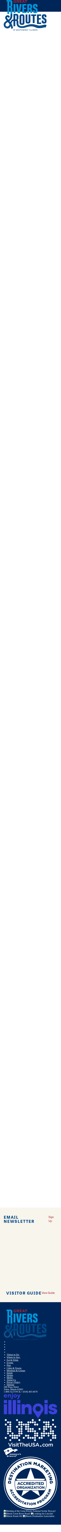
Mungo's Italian (34, 272)
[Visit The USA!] (30, 1432)
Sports (10, 1373)
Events (10, 1362)
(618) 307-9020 (46, 423)
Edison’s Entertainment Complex (19, 413)
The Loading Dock (13, 547)
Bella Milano (48, 268)
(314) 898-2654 (46, 799)
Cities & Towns (14, 1368)
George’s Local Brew (14, 466)
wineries (43, 168)
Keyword (8, 329)
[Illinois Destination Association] (38, 1516)
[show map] (16, 380)
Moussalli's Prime (14, 292)
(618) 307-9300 (46, 745)
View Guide (48, 1293)
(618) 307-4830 (46, 397)
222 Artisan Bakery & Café (16, 815)
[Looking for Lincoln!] (42, 1513)
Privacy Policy (13, 1382)
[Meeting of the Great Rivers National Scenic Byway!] (30, 1511)
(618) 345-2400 (43, 665)
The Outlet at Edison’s (14, 627)
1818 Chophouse (12, 734)
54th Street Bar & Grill (14, 864)
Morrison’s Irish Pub (13, 573)
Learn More (9, 380)
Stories (10, 1375)
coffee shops (35, 171)
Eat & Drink (13, 1360)
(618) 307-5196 (45, 772)
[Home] (25, 30)
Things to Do (13, 1354)
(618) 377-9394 (40, 450)
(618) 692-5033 (46, 825)
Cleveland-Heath (12, 386)
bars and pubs (12, 171)
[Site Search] (51, 37)
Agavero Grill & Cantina (15, 941)
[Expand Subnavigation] (21, 1354)
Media (10, 1377)
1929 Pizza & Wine (13, 761)
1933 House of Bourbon (15, 788)
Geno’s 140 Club (12, 439)
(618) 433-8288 (37, 370)
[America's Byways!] (12, 1452)
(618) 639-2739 (43, 477)
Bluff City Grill (11, 359)
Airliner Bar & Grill (13, 964)
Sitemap (10, 1384)
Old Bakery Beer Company (16, 600)
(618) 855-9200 (43, 952)
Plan (9, 1365)
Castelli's (9, 280)
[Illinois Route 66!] (13, 1516)
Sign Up (51, 1219)
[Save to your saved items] (5, 356)
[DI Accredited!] (30, 1483)
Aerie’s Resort (10, 914)
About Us (11, 1380)
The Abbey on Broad (14, 891)
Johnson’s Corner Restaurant (17, 520)
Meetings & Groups (16, 1370)
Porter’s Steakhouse (13, 654)
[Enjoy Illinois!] (30, 1405)
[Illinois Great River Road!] (17, 1513)
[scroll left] (1, 22)
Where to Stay (14, 1357)
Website (8, 401)
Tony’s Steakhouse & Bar (16, 707)
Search (7, 339)
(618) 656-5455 (45, 875)
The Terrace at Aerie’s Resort (17, 681)
